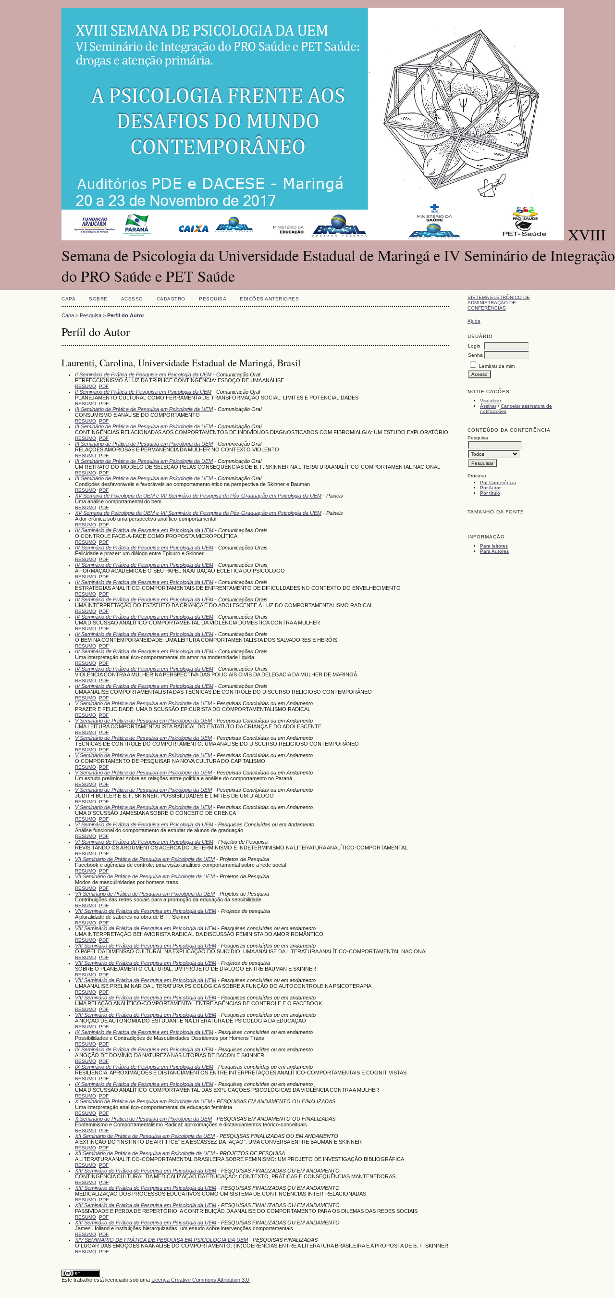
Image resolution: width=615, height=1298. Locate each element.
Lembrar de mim (497, 366)
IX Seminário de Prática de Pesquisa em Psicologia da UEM (144, 1032)
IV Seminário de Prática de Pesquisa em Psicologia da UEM (144, 530)
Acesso (132, 298)
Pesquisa (212, 298)
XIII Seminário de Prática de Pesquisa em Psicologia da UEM (145, 1170)
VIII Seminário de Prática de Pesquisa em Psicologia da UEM (145, 911)
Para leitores (494, 546)
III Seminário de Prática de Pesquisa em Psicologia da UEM (144, 409)
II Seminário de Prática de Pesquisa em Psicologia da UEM (143, 374)
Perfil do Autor (125, 315)
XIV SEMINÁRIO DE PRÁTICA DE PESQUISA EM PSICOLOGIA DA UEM (161, 1240)
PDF (104, 386)
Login (474, 346)
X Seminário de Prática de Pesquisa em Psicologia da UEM (143, 1101)
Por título (490, 493)
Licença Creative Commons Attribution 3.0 (200, 1280)
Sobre (98, 298)
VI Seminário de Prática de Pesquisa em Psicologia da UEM (144, 824)
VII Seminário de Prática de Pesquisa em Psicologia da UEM (145, 859)
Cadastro (171, 298)
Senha (475, 355)
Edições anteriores (269, 298)
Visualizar (490, 400)
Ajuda (473, 321)
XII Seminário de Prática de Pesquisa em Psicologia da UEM (145, 1136)
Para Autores (494, 551)
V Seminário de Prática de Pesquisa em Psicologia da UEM (143, 703)
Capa (68, 298)
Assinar (488, 406)
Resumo (85, 386)
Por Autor (490, 487)
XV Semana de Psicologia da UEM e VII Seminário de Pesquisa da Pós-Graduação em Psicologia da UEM (198, 496)
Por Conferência (498, 482)
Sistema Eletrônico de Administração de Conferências (498, 303)
